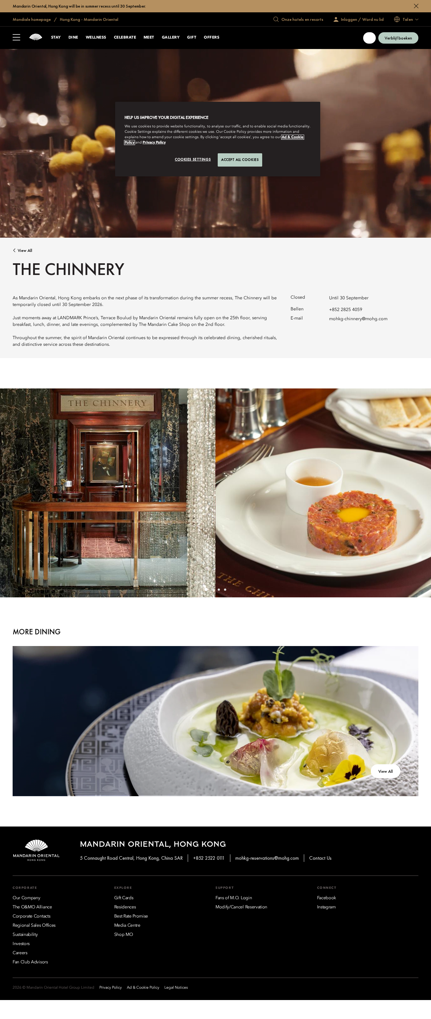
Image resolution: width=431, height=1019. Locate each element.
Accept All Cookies (240, 159)
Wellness (96, 38)
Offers (211, 38)
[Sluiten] (416, 6)
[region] (217, 139)
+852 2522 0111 (209, 858)
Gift (191, 38)
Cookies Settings (193, 159)
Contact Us (320, 858)
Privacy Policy (154, 142)
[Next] (418, 493)
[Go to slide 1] (206, 589)
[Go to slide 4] (225, 589)
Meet (149, 38)
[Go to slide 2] (212, 589)
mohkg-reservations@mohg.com (267, 858)
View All (25, 250)
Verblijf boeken (398, 38)
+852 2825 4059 (345, 310)
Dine (73, 38)
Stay (56, 38)
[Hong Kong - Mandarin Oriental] (36, 37)
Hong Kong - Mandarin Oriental (88, 19)
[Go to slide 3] (219, 589)
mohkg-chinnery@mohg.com (358, 319)
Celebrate (125, 38)
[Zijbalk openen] (16, 38)
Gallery (171, 38)
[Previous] (13, 493)
